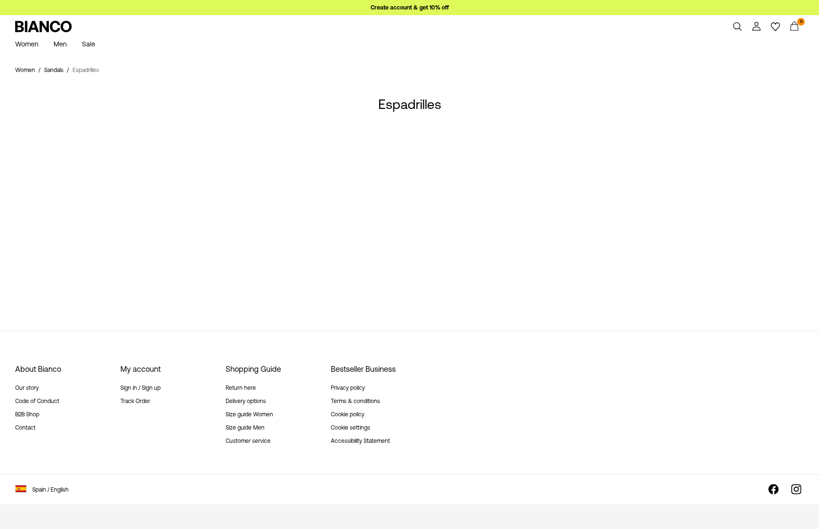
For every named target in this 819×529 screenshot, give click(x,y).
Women (25, 70)
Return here (241, 388)
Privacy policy (348, 388)
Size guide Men (245, 427)
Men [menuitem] (60, 44)
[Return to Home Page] (43, 26)
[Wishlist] (775, 26)
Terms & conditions (355, 401)
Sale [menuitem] (88, 44)
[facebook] (773, 489)
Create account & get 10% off (410, 7)
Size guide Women (249, 414)
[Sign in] (756, 26)
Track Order (135, 401)
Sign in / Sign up (140, 388)
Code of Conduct (37, 401)
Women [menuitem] (26, 44)
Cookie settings (350, 427)
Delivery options (246, 401)
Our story (27, 388)
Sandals (54, 70)
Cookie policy (347, 414)
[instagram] (796, 489)
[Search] (737, 26)
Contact (25, 427)
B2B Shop (27, 414)
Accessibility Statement (360, 441)
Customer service (248, 441)
